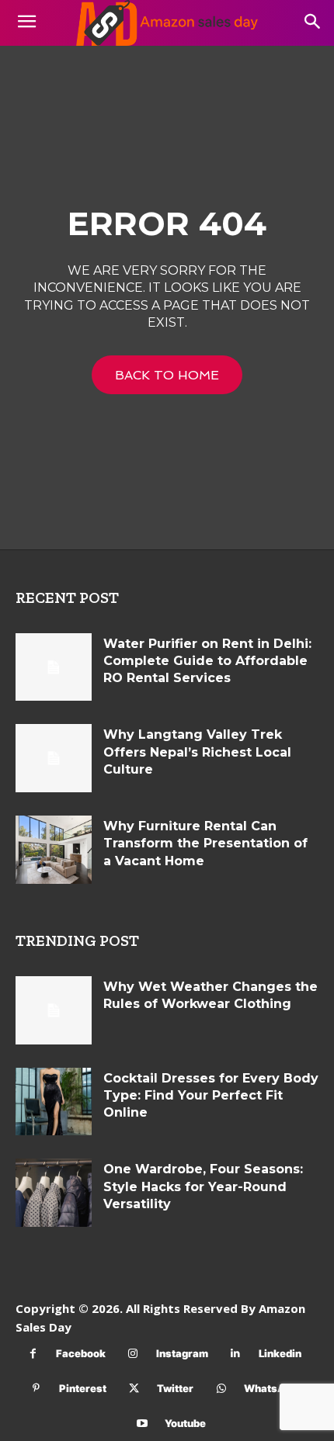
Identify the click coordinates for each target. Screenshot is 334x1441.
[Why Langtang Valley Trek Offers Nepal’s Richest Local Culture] (54, 758)
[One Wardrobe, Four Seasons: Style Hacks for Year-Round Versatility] (54, 1193)
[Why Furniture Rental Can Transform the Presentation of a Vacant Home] (54, 850)
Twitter (175, 1388)
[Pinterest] (36, 1388)
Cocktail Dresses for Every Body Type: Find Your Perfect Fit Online (210, 1096)
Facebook (81, 1353)
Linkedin (280, 1353)
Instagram (182, 1353)
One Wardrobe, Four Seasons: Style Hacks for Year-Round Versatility (203, 1186)
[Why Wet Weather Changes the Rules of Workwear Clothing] (54, 1010)
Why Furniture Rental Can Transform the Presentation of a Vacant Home (205, 843)
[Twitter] (134, 1388)
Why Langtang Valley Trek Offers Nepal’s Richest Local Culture (197, 752)
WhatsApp (270, 1388)
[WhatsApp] (221, 1388)
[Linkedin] (235, 1353)
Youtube (185, 1423)
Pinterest (82, 1388)
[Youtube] (141, 1423)
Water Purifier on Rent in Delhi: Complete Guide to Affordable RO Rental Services (207, 661)
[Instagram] (133, 1353)
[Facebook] (33, 1353)
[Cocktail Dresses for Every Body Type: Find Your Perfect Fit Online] (54, 1102)
